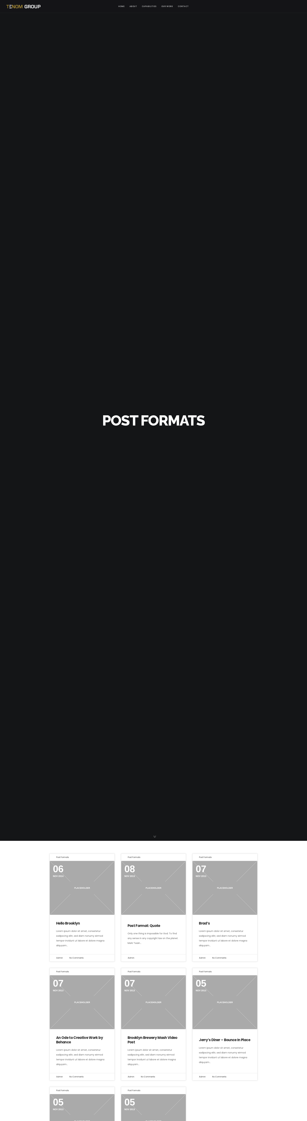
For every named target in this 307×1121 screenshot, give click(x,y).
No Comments (76, 957)
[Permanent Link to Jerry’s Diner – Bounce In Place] (225, 1002)
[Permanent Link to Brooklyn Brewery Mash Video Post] (153, 1002)
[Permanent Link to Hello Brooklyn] (82, 888)
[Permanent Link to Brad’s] (225, 888)
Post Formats (62, 857)
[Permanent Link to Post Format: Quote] (153, 888)
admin (59, 957)
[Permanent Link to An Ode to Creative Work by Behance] (82, 1002)
